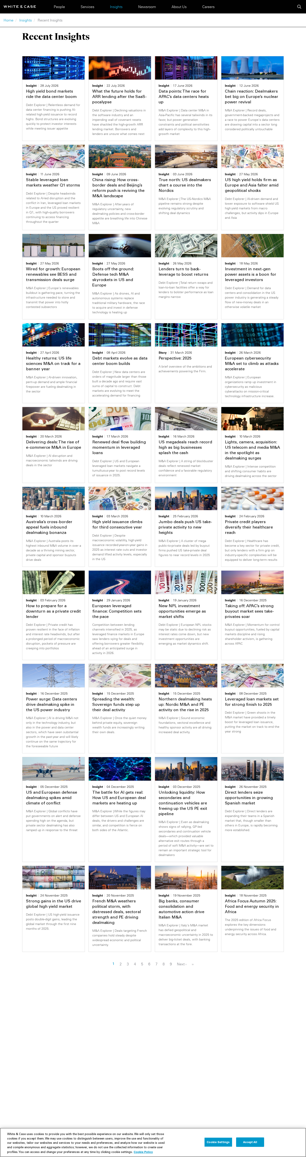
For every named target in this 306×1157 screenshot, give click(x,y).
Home (8, 20)
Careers (208, 6)
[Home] (20, 6)
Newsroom (147, 6)
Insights (116, 6)
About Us (179, 6)
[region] (153, 1142)
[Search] (299, 6)
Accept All (250, 1142)
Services (87, 6)
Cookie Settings (218, 1142)
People (59, 6)
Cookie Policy (143, 1152)
